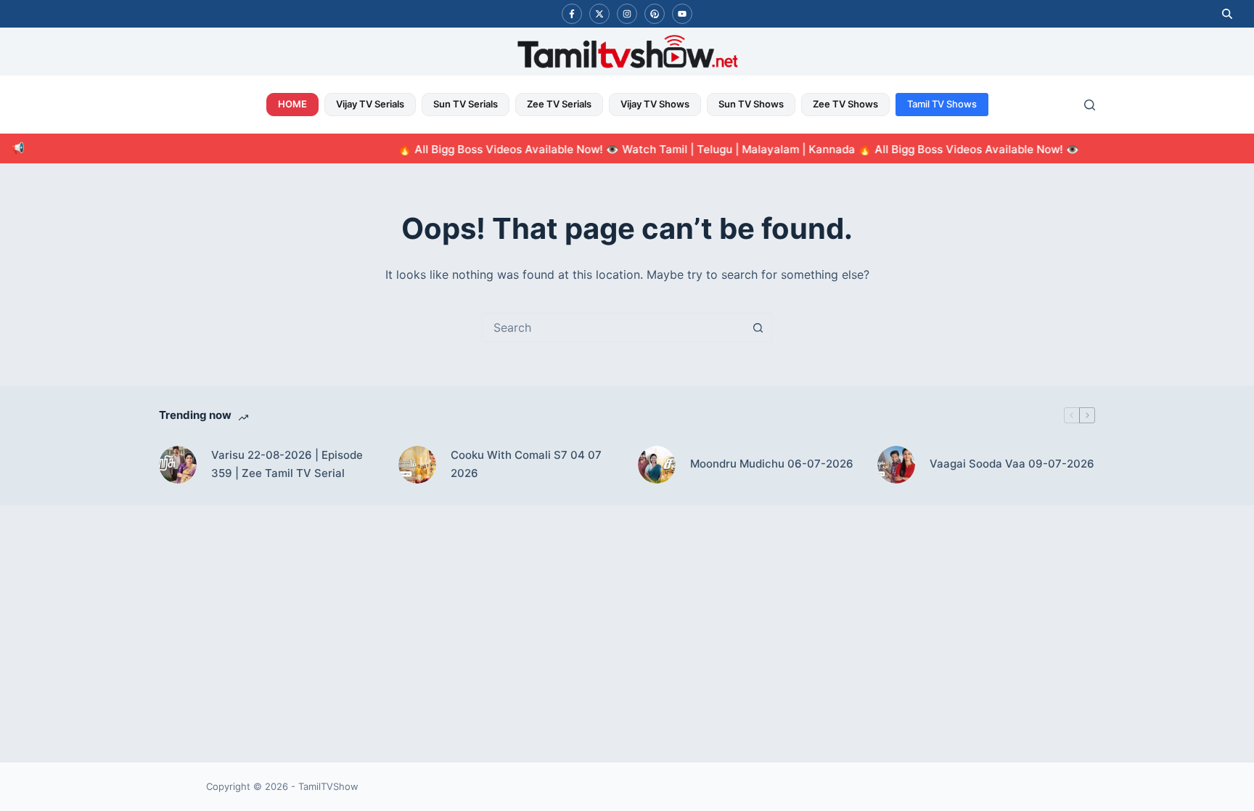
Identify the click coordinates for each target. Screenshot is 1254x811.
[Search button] (757, 327)
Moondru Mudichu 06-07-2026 (771, 463)
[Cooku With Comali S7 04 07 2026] (417, 465)
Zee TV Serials (559, 104)
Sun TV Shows (751, 104)
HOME (292, 104)
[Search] (1089, 104)
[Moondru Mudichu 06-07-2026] (657, 465)
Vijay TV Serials (370, 104)
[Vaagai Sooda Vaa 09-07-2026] (896, 465)
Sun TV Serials (465, 104)
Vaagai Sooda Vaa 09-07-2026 (1012, 463)
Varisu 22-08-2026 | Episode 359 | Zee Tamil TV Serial (287, 464)
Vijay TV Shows (654, 104)
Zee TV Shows (845, 104)
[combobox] (613, 327)
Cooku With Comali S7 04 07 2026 (526, 464)
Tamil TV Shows (942, 104)
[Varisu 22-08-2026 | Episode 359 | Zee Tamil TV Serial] (178, 465)
